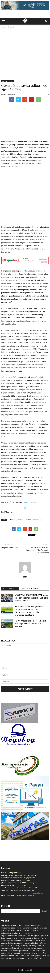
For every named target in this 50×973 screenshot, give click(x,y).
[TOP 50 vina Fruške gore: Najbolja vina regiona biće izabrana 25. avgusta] (7, 623)
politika (28, 520)
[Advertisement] (25, 54)
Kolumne (11, 27)
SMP (4, 94)
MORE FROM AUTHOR (29, 589)
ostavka (20, 520)
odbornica (12, 520)
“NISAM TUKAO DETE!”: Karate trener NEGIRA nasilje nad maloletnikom (37, 550)
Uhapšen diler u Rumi (9, 548)
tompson (36, 520)
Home (3, 27)
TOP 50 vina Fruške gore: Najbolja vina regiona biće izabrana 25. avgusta (30, 624)
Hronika (4, 601)
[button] (46, 21)
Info (3, 612)
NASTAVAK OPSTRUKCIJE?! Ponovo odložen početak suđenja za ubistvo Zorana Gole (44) (31, 598)
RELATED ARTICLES (10, 589)
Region (11, 81)
